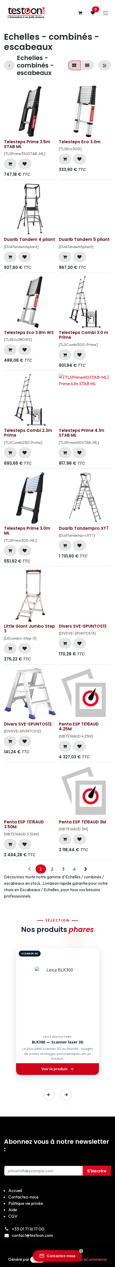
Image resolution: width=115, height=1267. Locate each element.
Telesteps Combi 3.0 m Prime (83, 335)
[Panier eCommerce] (80, 12)
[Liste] (87, 65)
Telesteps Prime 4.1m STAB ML (81, 433)
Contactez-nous (61, 1256)
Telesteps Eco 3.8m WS (29, 332)
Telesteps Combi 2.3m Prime (28, 433)
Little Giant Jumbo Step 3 (29, 628)
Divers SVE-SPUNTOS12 (28, 724)
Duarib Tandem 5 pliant (84, 239)
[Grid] (74, 65)
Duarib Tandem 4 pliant (29, 239)
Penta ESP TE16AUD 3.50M (24, 824)
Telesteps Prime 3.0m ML (27, 530)
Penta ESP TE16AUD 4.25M (79, 726)
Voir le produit (54, 1068)
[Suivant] (66, 1095)
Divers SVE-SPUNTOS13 (82, 626)
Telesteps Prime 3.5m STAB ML (27, 144)
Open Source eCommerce (83, 1259)
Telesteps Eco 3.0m (80, 142)
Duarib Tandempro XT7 (84, 528)
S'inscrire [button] (96, 1170)
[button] (10, 164)
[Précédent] (49, 1095)
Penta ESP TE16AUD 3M (82, 822)
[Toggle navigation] (105, 12)
